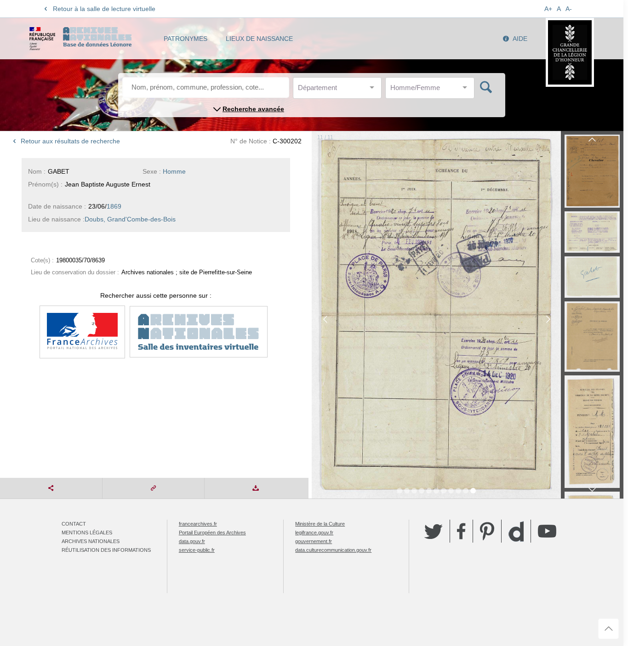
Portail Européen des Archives (212, 532)
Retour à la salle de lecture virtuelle (104, 8)
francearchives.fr (198, 524)
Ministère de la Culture (320, 524)
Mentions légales (87, 532)
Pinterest (487, 531)
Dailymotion (516, 531)
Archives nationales (91, 541)
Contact (74, 524)
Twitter (433, 531)
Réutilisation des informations (106, 550)
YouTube (547, 531)
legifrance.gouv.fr (314, 532)
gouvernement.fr (313, 541)
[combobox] (339, 90)
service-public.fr (197, 550)
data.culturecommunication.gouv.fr (333, 550)
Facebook (461, 531)
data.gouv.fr (192, 541)
